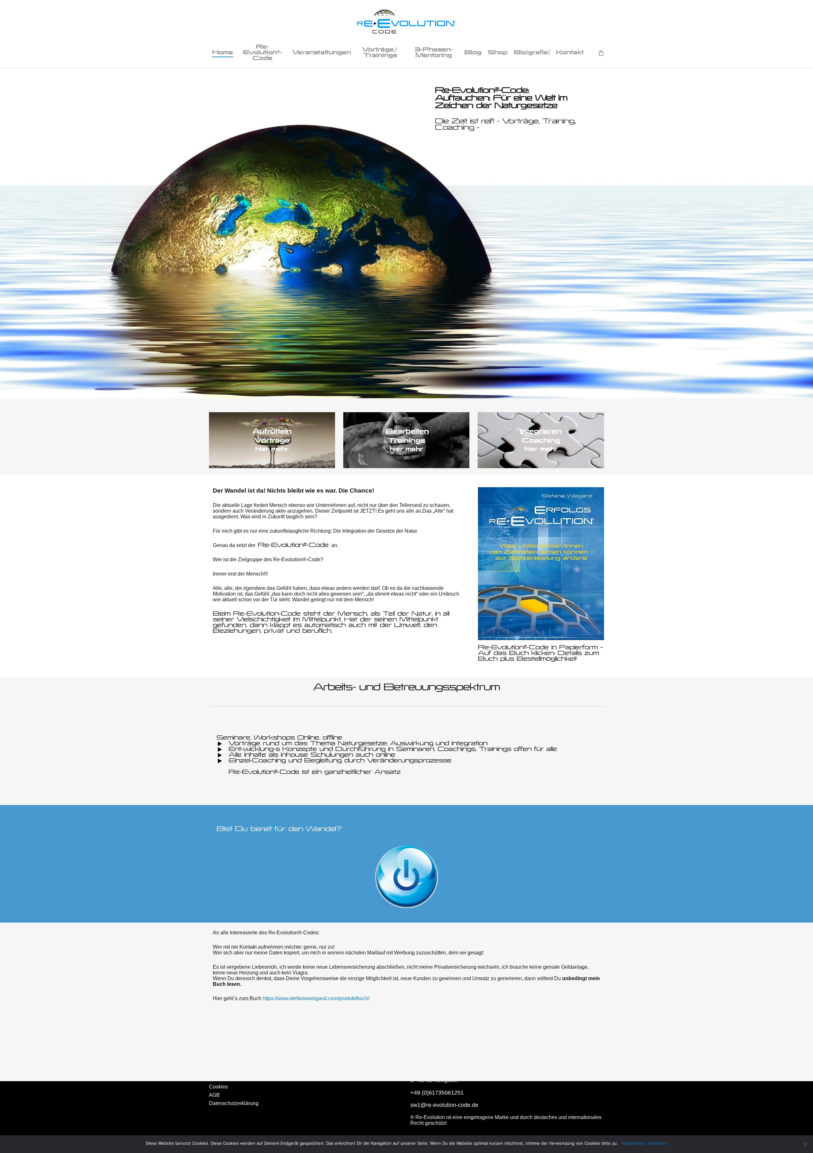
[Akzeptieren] (805, 1144)
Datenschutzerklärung (234, 1103)
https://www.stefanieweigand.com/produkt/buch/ (316, 998)
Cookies (218, 1086)
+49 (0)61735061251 (437, 1092)
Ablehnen (658, 1143)
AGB (214, 1095)
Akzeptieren (633, 1143)
